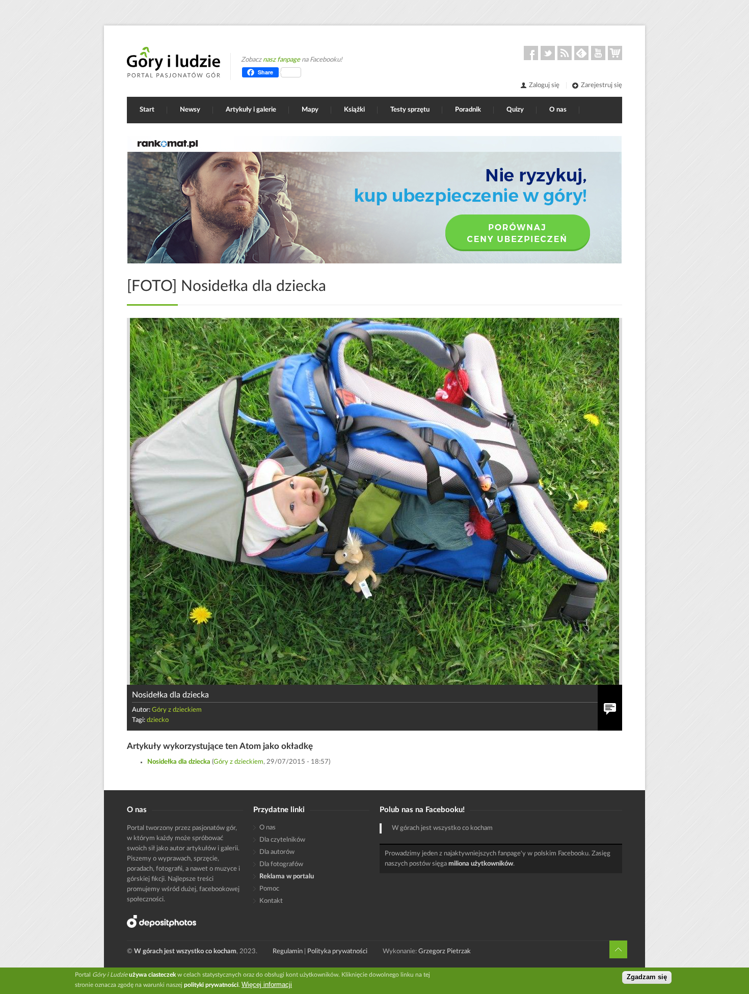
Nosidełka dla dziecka (178, 762)
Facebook (531, 53)
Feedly (581, 53)
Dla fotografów (281, 864)
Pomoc (269, 888)
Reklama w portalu (286, 876)
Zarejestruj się (601, 85)
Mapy (310, 109)
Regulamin (288, 951)
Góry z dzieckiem (177, 710)
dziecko (158, 720)
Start (147, 109)
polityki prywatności (211, 985)
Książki (354, 109)
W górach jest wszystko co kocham (442, 828)
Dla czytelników (282, 840)
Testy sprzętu (410, 109)
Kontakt (271, 901)
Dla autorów (277, 852)
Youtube (598, 53)
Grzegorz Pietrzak (444, 951)
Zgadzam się (647, 977)
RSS (564, 53)
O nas (558, 109)
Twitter (548, 53)
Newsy (190, 109)
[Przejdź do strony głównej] (173, 62)
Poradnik (468, 109)
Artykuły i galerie (251, 109)
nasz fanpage (281, 60)
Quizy (515, 109)
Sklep (615, 53)
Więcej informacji (267, 984)
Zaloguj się (544, 85)
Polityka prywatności (337, 951)
